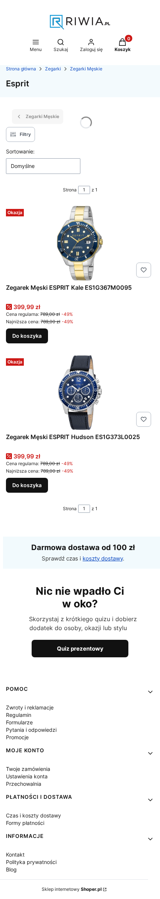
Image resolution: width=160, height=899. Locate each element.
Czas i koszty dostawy (33, 815)
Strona (70, 190)
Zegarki (53, 69)
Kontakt (15, 854)
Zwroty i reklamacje (30, 707)
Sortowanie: (20, 151)
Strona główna (21, 69)
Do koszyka (27, 336)
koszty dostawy (103, 558)
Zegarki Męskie (86, 69)
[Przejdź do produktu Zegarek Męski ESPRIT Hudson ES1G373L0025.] (80, 392)
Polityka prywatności (31, 862)
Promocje (17, 737)
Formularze (19, 722)
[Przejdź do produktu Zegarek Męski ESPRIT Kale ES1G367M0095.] (80, 243)
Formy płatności (25, 823)
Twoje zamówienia (28, 769)
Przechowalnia (23, 784)
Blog (11, 869)
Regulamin (18, 715)
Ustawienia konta (27, 776)
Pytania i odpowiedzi (31, 730)
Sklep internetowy (72, 889)
